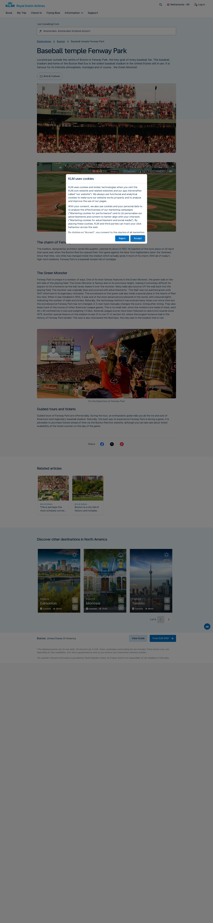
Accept (138, 238)
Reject (122, 238)
